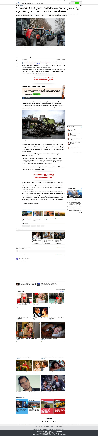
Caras (36, 426)
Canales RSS (35, 429)
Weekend (42, 426)
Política (35, 3)
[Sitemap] (55, 421)
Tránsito (63, 429)
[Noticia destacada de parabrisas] (59, 400)
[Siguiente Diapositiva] (64, 239)
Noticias (39, 426)
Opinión (38, 3)
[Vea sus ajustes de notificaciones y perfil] (81, 3)
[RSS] (53, 421)
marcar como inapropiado (63, 262)
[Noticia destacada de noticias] (22, 400)
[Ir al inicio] (22, 3)
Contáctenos (45, 429)
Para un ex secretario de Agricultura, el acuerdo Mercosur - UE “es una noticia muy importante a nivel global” (43, 176)
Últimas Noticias (30, 3)
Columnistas (71, 126)
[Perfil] (22, 398)
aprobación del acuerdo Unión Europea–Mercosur (37, 62)
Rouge (52, 426)
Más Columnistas (77, 152)
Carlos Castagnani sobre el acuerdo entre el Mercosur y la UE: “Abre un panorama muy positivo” (43, 79)
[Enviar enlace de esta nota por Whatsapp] (17, 63)
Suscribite (77, 3)
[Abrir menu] (16, 3)
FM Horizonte (61, 426)
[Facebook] (42, 421)
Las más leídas (71, 188)
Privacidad (49, 429)
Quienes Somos (40, 429)
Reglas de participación (57, 429)
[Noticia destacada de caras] (47, 400)
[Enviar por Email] (17, 66)
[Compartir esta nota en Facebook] (17, 57)
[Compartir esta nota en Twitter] (17, 60)
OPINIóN (17, 5)
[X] (45, 421)
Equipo (52, 429)
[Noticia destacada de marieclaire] (34, 400)
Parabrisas (49, 426)
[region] (40, 269)
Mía (54, 426)
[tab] (20, 255)
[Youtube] (47, 421)
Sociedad (42, 3)
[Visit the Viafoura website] (63, 289)
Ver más (79, 212)
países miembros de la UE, (33, 63)
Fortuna (45, 426)
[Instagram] (50, 421)
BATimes (57, 426)
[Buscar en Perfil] (81, 0)
